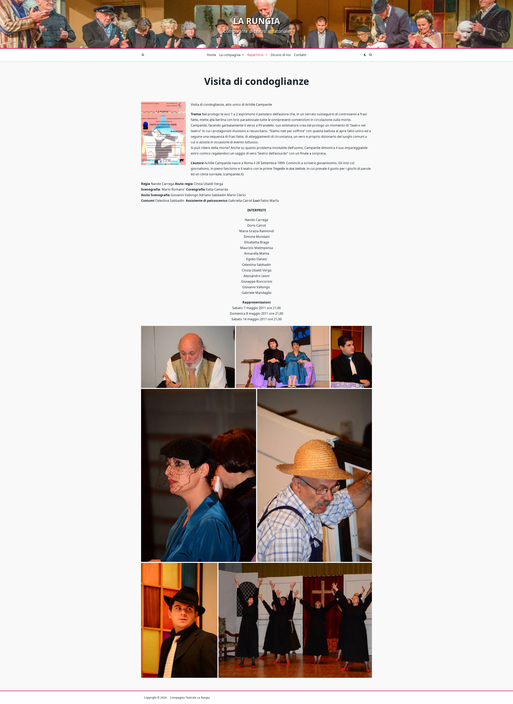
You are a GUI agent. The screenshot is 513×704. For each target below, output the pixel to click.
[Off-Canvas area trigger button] (143, 55)
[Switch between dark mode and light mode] (365, 55)
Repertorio (255, 55)
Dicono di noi (281, 55)
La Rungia (256, 20)
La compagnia (229, 55)
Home (211, 55)
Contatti (300, 55)
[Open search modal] (370, 55)
